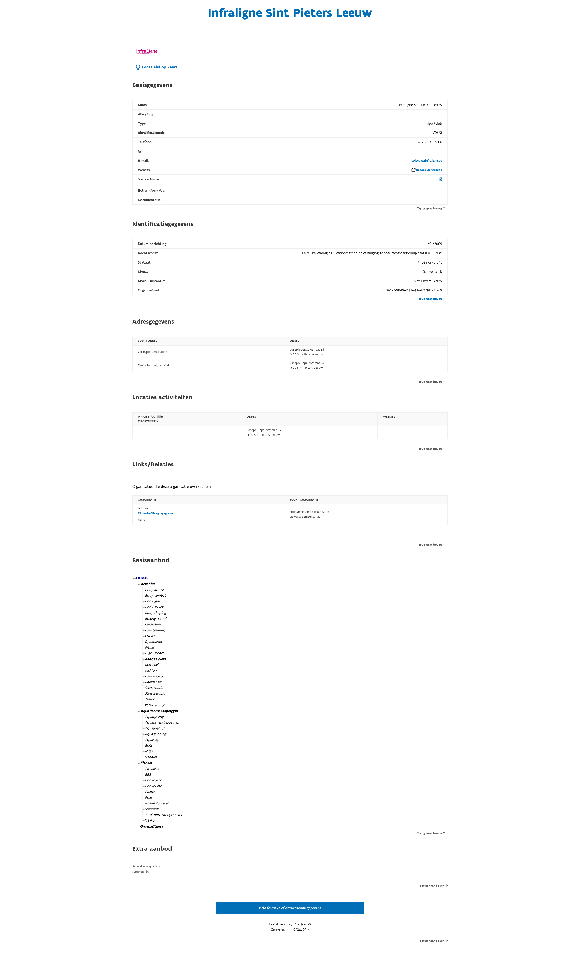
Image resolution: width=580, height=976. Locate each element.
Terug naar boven (429, 208)
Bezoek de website (429, 170)
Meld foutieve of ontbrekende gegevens (290, 908)
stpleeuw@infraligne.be (426, 161)
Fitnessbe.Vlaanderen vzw (156, 513)
